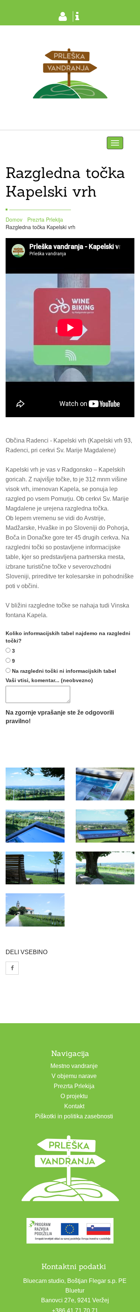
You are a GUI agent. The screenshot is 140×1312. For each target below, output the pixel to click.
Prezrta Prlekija (45, 219)
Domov (14, 219)
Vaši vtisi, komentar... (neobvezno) (49, 680)
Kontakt (74, 1106)
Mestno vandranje (74, 1066)
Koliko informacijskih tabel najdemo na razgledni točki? (68, 637)
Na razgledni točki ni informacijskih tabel (64, 671)
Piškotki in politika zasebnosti (74, 1116)
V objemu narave (74, 1076)
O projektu (74, 1096)
